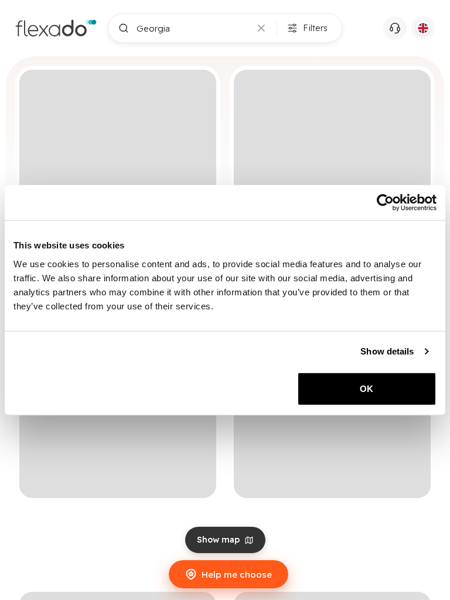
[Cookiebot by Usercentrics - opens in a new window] (385, 203)
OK (366, 388)
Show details (387, 351)
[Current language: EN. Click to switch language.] (423, 28)
